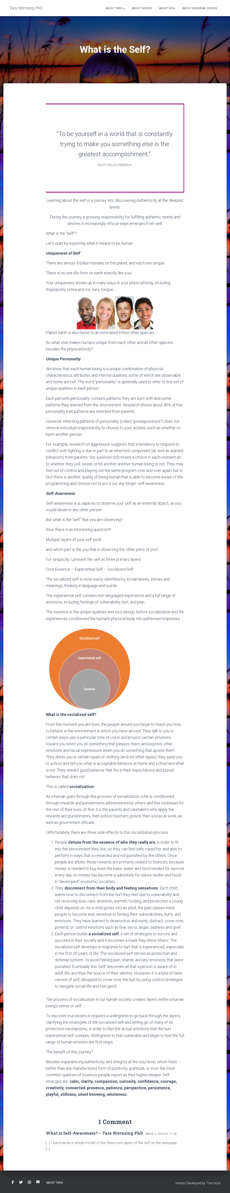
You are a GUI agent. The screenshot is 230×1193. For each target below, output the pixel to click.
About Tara (114, 8)
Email (38, 1182)
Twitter (21, 1182)
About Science (142, 8)
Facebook (12, 1182)
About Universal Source (199, 8)
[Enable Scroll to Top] (221, 1184)
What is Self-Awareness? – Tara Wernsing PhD (94, 1133)
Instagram (29, 1182)
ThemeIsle (213, 1183)
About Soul (167, 8)
